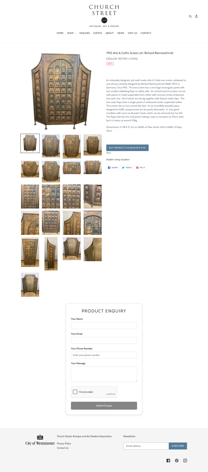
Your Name (77, 318)
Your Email (76, 333)
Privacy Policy (64, 443)
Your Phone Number (81, 348)
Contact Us (63, 447)
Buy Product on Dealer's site (127, 147)
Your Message (78, 363)
